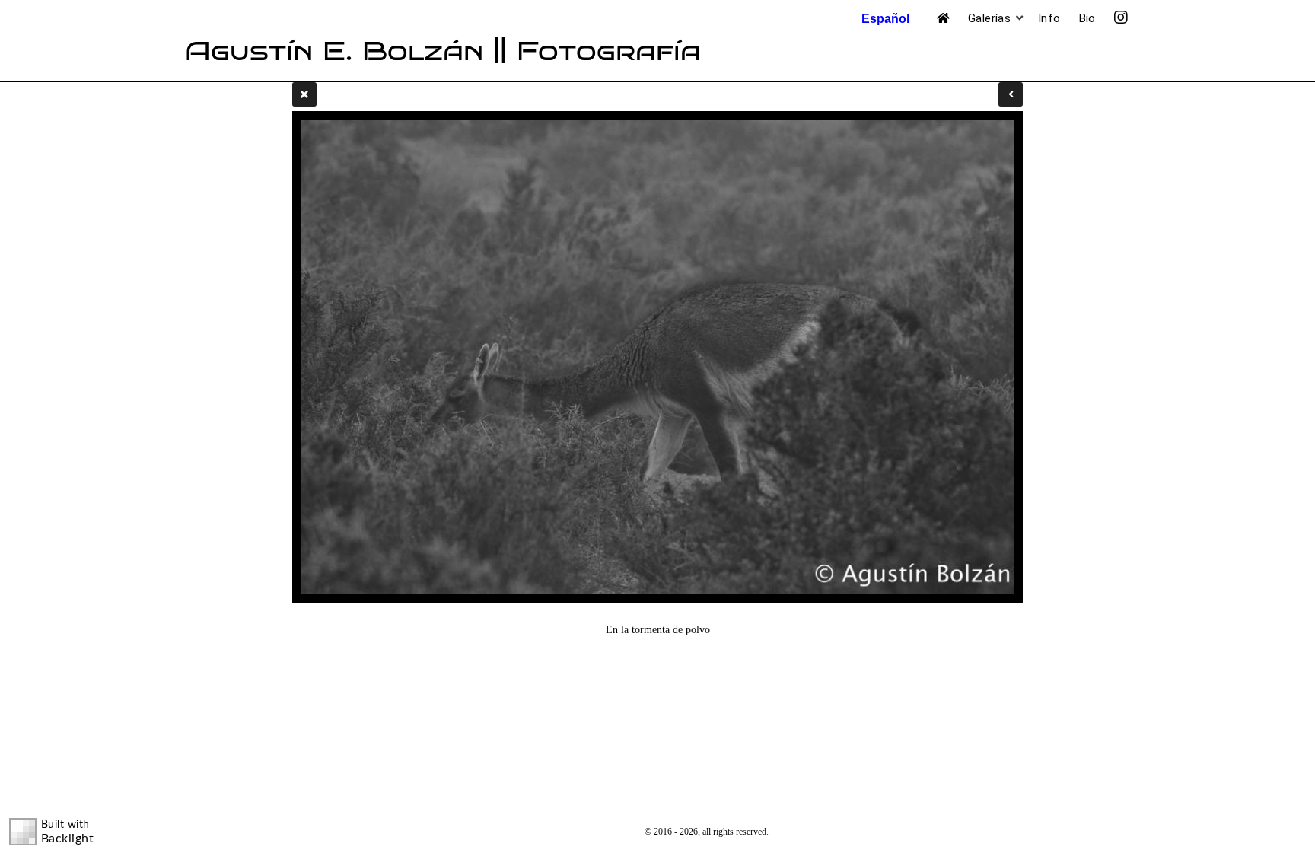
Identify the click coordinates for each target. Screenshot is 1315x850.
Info (1049, 18)
